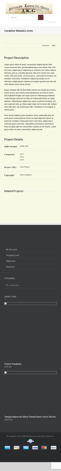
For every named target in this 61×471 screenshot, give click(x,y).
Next (53, 46)
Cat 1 (22, 154)
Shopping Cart (12, 255)
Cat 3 (22, 157)
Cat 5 (22, 160)
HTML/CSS (24, 146)
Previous (45, 46)
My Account (11, 249)
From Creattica (25, 175)
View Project (25, 167)
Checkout (10, 267)
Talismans (10, 261)
